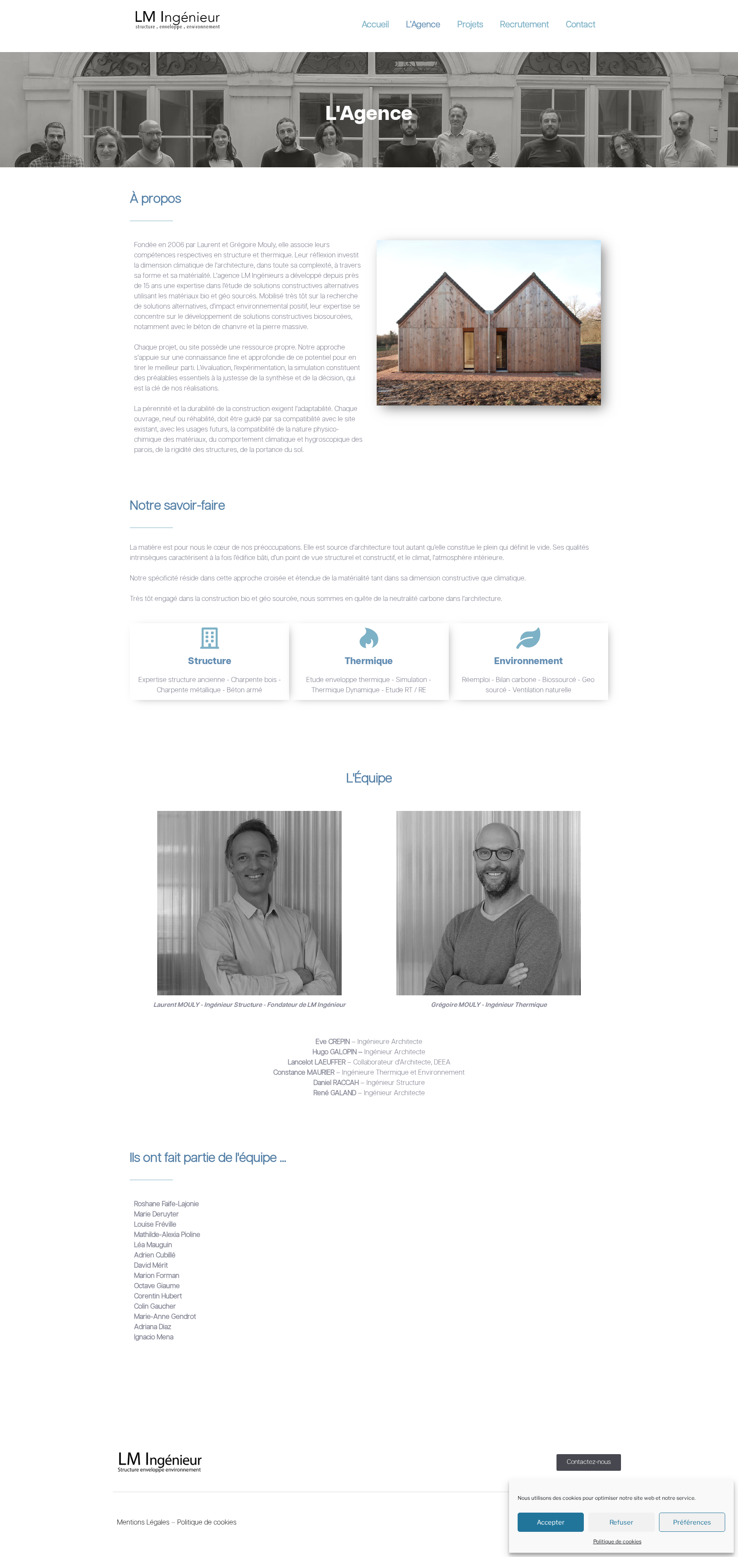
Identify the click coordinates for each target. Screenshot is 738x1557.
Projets (470, 25)
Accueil (375, 25)
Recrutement (524, 25)
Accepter (551, 1522)
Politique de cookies (617, 1541)
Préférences (692, 1522)
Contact (580, 25)
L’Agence (423, 25)
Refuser (621, 1522)
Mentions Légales (143, 1523)
